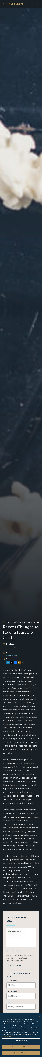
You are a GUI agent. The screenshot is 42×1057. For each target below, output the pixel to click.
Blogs (27, 622)
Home (7, 622)
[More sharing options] (23, 662)
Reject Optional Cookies (21, 1047)
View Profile (15, 965)
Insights (17, 622)
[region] (21, 1035)
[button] (38, 4)
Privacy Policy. (7, 1036)
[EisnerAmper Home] (13, 4)
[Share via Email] (19, 662)
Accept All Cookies (21, 1053)
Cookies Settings (21, 1040)
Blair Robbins (11, 656)
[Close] (39, 1016)
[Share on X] (11, 662)
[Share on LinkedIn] (8, 662)
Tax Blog (37, 622)
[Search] (31, 4)
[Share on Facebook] (15, 662)
